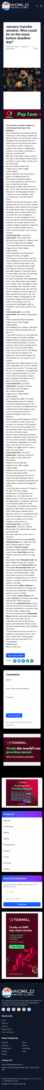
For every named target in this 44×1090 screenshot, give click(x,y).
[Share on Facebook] (14, 661)
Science (25, 1045)
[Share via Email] (32, 661)
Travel (24, 1051)
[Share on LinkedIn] (23, 661)
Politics (4, 1054)
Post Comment (14, 715)
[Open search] (37, 6)
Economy (5, 1045)
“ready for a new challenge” (17, 194)
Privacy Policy (7, 1029)
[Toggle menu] (41, 6)
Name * (9, 680)
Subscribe (22, 904)
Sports (24, 1042)
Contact (4, 1026)
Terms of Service (8, 1032)
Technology (26, 1048)
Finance (4, 1051)
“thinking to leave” (19, 437)
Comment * (10, 697)
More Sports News (15, 655)
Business (5, 1042)
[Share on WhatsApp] (27, 661)
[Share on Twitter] (19, 661)
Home (4, 1020)
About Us (5, 1023)
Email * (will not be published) (17, 688)
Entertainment (6, 1048)
